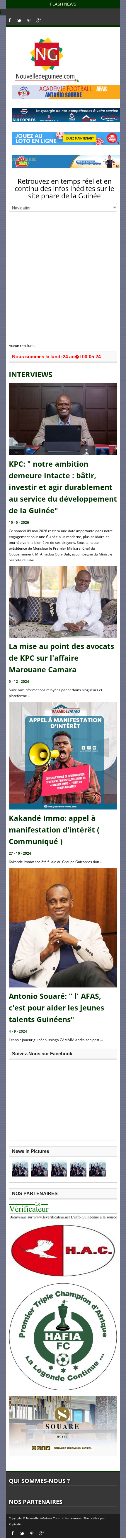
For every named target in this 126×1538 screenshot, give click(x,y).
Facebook (10, 20)
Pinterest (28, 20)
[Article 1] (20, 1168)
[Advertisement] (63, 277)
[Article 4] (78, 1168)
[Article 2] (39, 1168)
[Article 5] (97, 1168)
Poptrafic (15, 1524)
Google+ (38, 20)
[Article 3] (59, 1168)
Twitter (19, 20)
